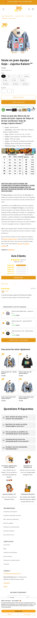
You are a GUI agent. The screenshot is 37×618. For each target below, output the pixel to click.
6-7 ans (14, 80)
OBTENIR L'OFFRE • (18, 340)
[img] (5, 288)
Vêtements (11, 249)
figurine (20, 243)
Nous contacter (7, 556)
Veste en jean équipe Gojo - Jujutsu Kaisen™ (23, 311)
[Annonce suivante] (34, 2)
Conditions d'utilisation (10, 511)
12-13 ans (15, 84)
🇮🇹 (7, 480)
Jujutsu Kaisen (10, 239)
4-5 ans (5, 80)
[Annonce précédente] (3, 2)
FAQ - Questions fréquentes (11, 519)
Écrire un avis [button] (18, 277)
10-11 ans (5, 84)
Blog (4, 548)
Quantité (3, 87)
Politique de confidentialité (11, 527)
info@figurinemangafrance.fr (12, 573)
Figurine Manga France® (7, 16)
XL (19, 76)
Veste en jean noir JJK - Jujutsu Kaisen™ (23, 331)
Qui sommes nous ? (8, 534)
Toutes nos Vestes (19, 16)
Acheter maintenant (18, 102)
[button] (3, 9)
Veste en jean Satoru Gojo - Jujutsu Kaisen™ (26, 397)
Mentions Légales (8, 523)
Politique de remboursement (11, 560)
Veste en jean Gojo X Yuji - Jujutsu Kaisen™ (8, 397)
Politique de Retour (9, 531)
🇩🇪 (11, 480)
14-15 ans (25, 84)
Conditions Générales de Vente (12, 515)
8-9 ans (22, 80)
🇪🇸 (9, 480)
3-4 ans (26, 76)
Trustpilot (6, 564)
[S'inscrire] (27, 597)
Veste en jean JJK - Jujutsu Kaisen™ (22, 321)
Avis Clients (6, 545)
